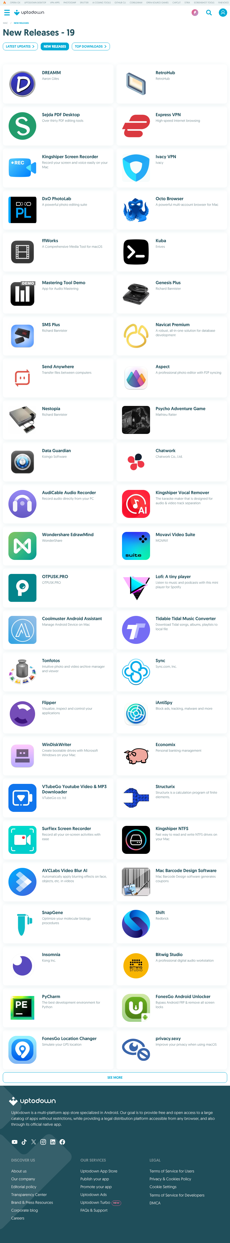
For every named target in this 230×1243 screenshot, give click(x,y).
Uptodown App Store (99, 1171)
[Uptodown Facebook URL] (62, 1142)
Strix (187, 2)
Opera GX (15, 2)
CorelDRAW (136, 2)
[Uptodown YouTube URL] (14, 1142)
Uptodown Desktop (35, 2)
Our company (23, 1178)
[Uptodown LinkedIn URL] (52, 1142)
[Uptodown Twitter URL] (33, 1142)
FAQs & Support (94, 1210)
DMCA (155, 1202)
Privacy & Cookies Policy (170, 1178)
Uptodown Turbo (100, 1202)
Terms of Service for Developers (177, 1195)
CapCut (177, 2)
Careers (17, 1218)
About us (19, 1171)
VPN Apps (54, 2)
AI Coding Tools (101, 2)
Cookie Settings (163, 1186)
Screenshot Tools (204, 2)
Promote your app (96, 1186)
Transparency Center (29, 1194)
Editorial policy (23, 1186)
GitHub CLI (120, 2)
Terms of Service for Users (172, 1171)
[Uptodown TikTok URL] (24, 1142)
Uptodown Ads (94, 1194)
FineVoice (223, 2)
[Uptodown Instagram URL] (43, 1142)
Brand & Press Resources (32, 1202)
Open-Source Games (157, 2)
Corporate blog (24, 1210)
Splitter (84, 2)
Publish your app (95, 1178)
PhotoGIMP (69, 2)
